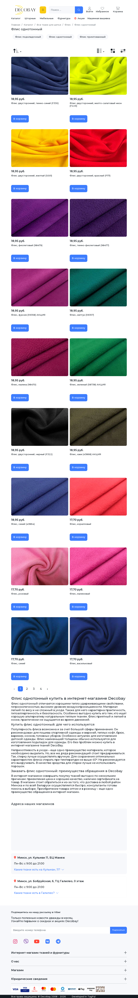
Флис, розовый (20, 593)
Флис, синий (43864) (23, 524)
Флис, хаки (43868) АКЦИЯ (85, 454)
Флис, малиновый (80, 593)
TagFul (91, 996)
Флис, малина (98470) (23, 384)
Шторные (30, 18)
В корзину (20, 118)
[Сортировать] (17, 50)
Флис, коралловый (80, 524)
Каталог (16, 18)
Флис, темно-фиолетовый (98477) (89, 245)
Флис (68, 24)
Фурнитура (64, 18)
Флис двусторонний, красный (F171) (90, 175)
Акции (81, 18)
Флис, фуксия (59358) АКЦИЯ (28, 314)
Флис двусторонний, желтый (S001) (31, 175)
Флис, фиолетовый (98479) (26, 245)
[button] (39, 869)
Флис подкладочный (28, 36)
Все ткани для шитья (49, 24)
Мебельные (47, 18)
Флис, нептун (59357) (82, 314)
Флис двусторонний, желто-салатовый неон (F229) (96, 104)
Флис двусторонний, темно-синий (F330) (35, 103)
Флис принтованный (93, 36)
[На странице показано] (101, 50)
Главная (15, 24)
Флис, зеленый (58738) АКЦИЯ (88, 384)
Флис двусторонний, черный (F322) (32, 454)
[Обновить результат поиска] (79, 10)
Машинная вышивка (98, 18)
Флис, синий (18, 663)
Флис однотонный (60, 36)
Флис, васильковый (81, 663)
